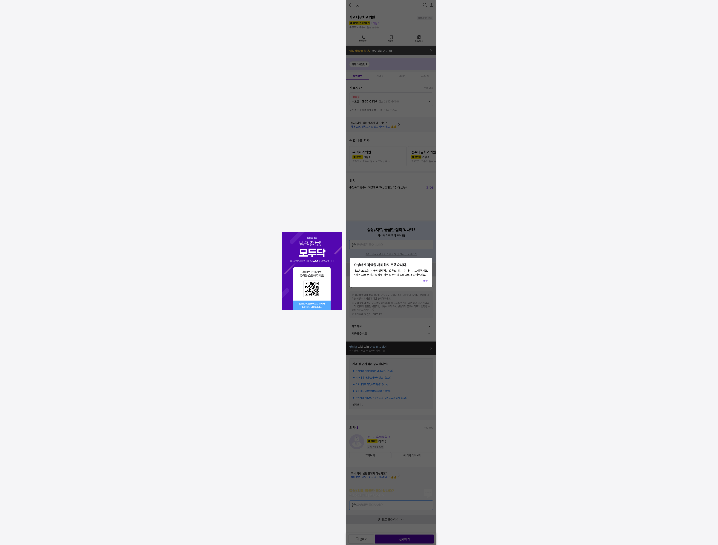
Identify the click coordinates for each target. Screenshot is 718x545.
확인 (426, 280)
